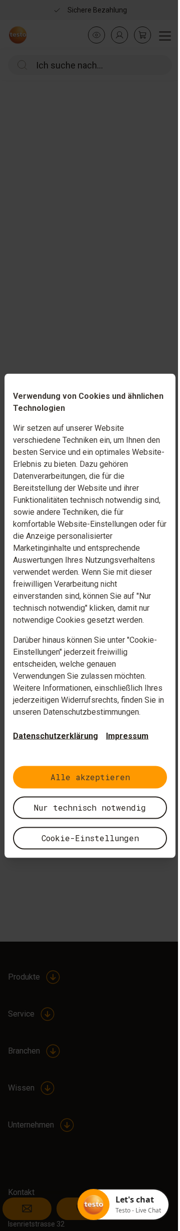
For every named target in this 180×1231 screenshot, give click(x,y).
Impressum (127, 735)
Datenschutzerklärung (55, 735)
